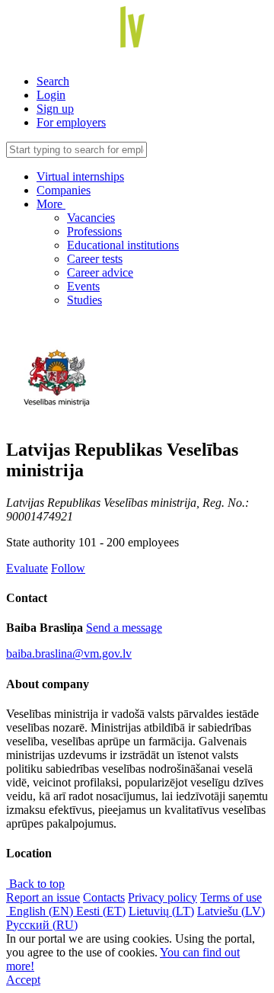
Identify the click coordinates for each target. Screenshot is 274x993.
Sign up (55, 108)
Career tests (95, 258)
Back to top (35, 883)
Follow (68, 568)
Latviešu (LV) (231, 911)
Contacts (104, 897)
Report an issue (43, 897)
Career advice (100, 272)
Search (53, 81)
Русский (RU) (42, 924)
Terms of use (231, 897)
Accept (23, 979)
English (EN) (41, 911)
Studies (84, 299)
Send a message (124, 627)
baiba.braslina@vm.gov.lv (69, 653)
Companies (64, 190)
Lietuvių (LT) (161, 911)
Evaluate (27, 568)
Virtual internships (80, 176)
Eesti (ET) (101, 911)
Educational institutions (123, 245)
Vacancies (91, 217)
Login (51, 94)
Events (83, 286)
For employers (71, 122)
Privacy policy (162, 897)
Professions (94, 231)
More (51, 203)
